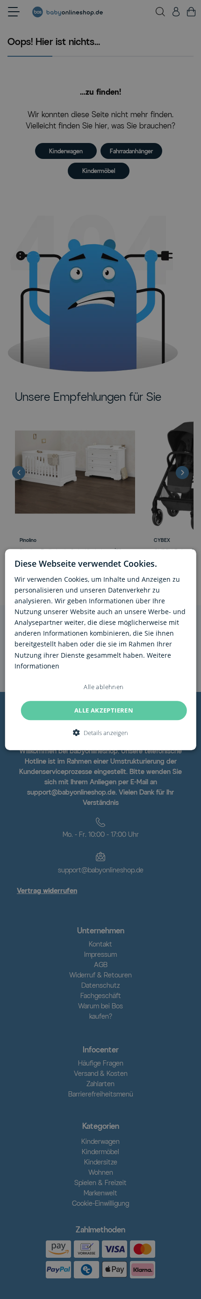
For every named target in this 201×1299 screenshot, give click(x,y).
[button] (100, 732)
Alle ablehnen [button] (103, 687)
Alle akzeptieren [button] (103, 710)
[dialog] (100, 650)
